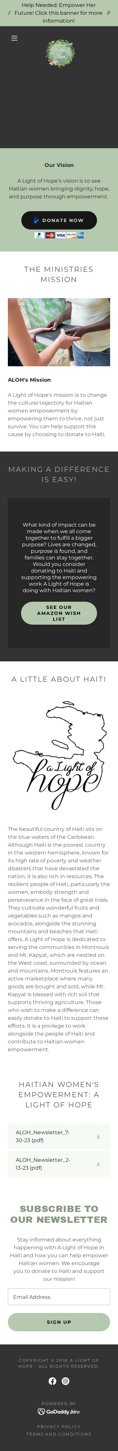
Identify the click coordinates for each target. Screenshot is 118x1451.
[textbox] (59, 1296)
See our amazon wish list (59, 613)
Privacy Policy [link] (59, 1426)
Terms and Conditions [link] (59, 1434)
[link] (60, 38)
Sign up (59, 1322)
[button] (14, 38)
